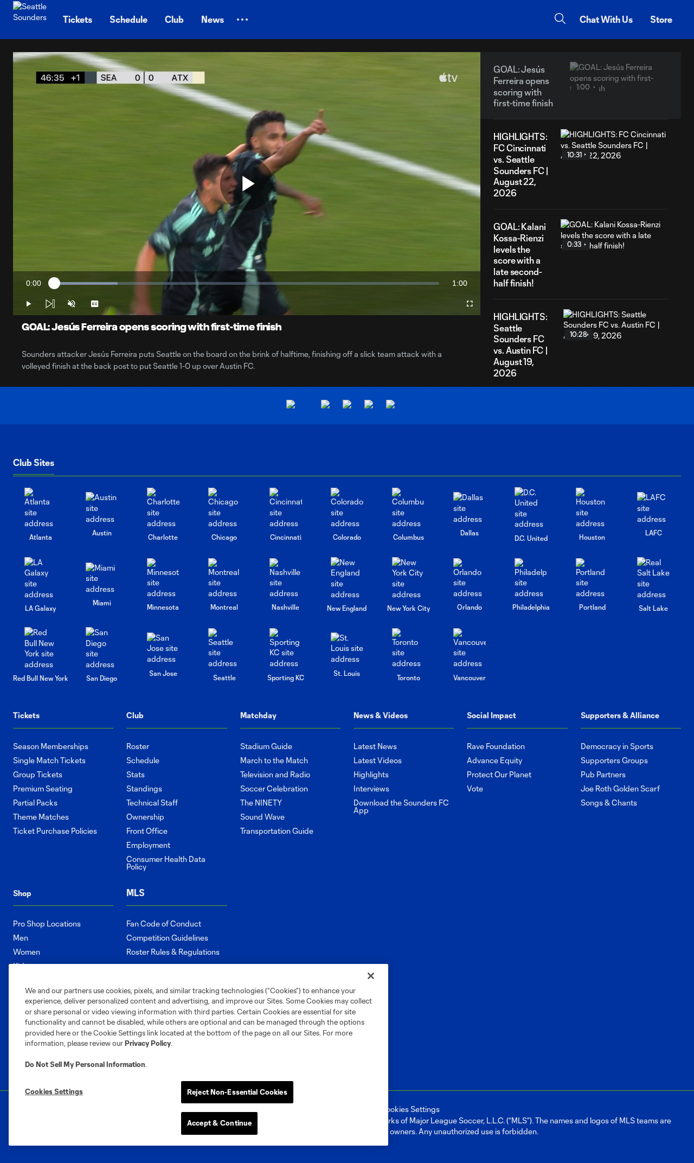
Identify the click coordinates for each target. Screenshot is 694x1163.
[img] (50, 304)
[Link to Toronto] (408, 648)
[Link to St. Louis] (347, 648)
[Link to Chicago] (224, 508)
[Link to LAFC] (653, 508)
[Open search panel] (560, 20)
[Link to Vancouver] (469, 648)
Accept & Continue (219, 1123)
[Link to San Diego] (102, 648)
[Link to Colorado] (347, 508)
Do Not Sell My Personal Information (85, 1064)
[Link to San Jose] (163, 648)
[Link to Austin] (102, 508)
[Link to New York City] (408, 578)
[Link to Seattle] (224, 648)
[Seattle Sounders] (31, 19)
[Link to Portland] (592, 578)
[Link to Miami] (102, 579)
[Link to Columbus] (408, 508)
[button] (242, 19)
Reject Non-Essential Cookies (237, 1092)
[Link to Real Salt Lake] (653, 578)
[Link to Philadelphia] (531, 578)
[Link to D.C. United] (531, 508)
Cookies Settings (410, 1109)
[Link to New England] (347, 578)
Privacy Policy (148, 1043)
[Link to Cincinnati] (285, 508)
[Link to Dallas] (469, 508)
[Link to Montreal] (224, 578)
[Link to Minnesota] (163, 578)
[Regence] (390, 405)
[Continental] (368, 405)
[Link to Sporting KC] (285, 648)
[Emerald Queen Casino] (347, 405)
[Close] (371, 976)
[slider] (246, 283)
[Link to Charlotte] (163, 508)
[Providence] (290, 405)
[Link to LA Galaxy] (40, 578)
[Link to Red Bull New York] (40, 648)
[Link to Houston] (592, 508)
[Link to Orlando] (469, 578)
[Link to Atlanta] (40, 508)
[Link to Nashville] (285, 578)
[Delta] (325, 405)
